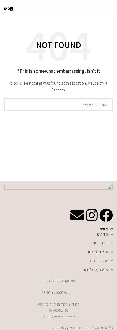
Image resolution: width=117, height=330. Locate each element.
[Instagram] (91, 215)
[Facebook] (106, 215)
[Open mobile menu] (111, 8)
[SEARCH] (10, 104)
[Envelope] (77, 215)
